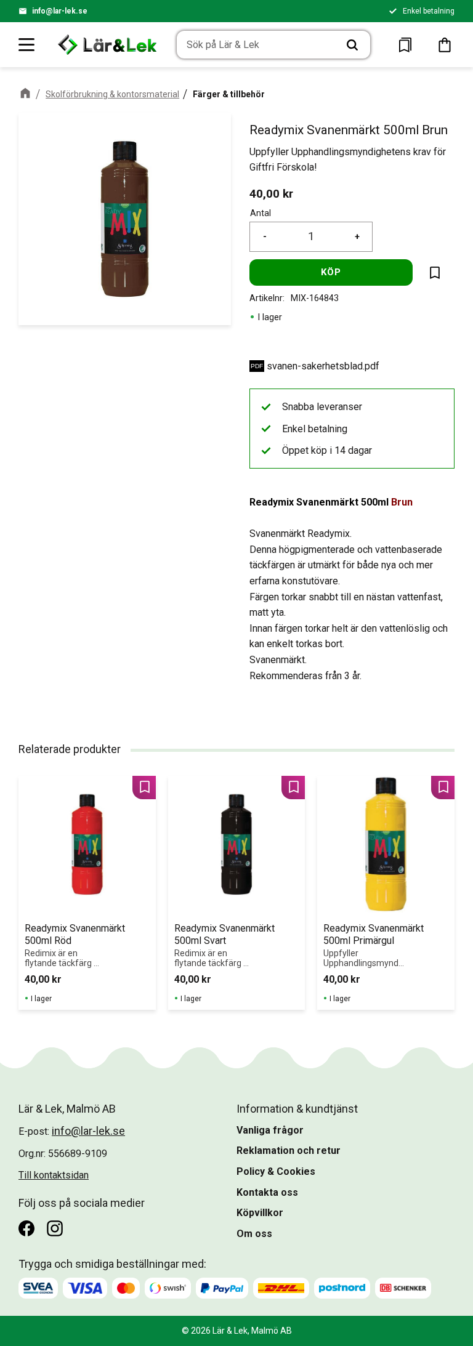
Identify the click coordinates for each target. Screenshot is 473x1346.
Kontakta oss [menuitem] (267, 1192)
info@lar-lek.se (59, 11)
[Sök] (352, 45)
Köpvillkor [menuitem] (259, 1213)
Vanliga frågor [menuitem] (270, 1130)
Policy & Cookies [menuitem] (275, 1171)
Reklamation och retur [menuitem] (288, 1150)
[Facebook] (26, 1228)
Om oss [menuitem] (254, 1233)
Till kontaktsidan (53, 1175)
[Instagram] (55, 1228)
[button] (27, 44)
